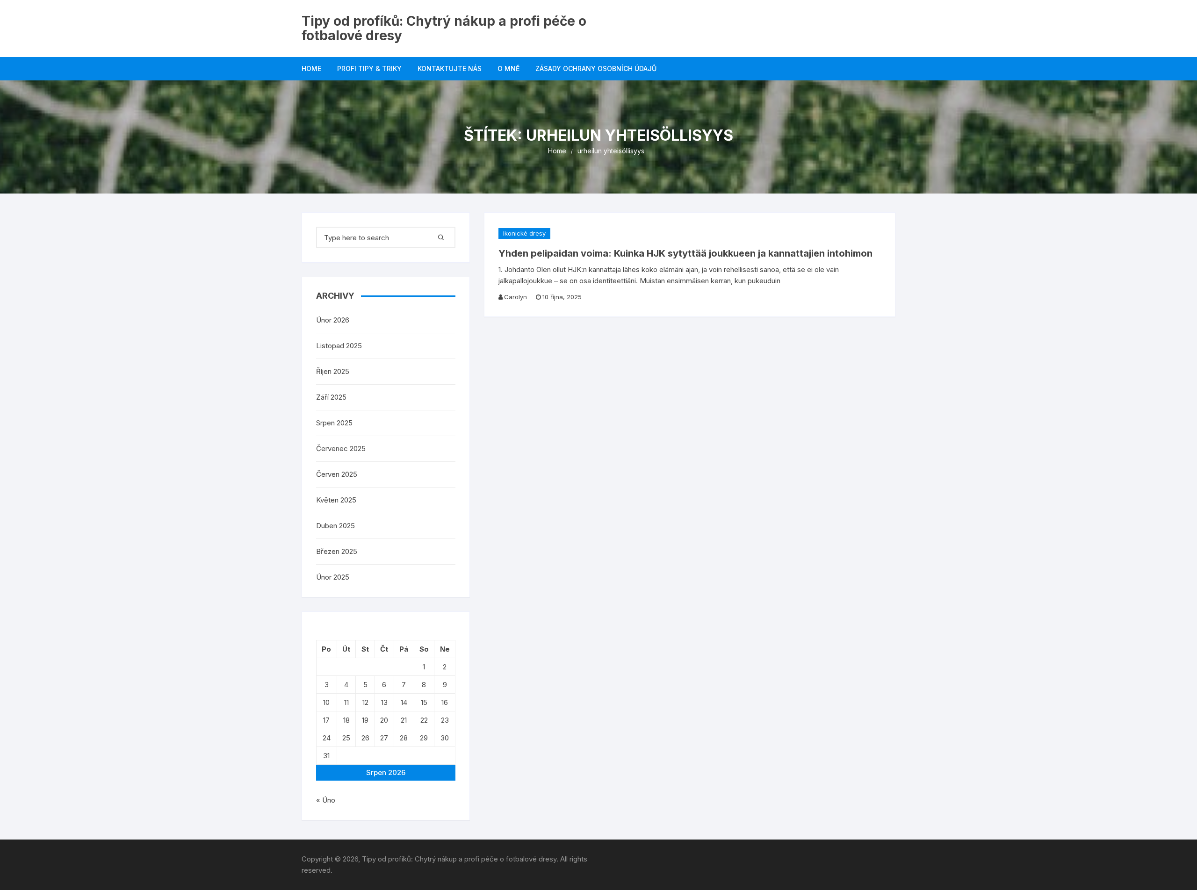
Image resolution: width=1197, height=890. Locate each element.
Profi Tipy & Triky (369, 68)
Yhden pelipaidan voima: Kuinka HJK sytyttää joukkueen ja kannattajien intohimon (685, 253)
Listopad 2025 (339, 345)
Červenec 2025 (341, 448)
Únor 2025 (332, 577)
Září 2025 (331, 397)
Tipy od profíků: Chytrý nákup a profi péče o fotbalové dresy (444, 28)
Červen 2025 (336, 474)
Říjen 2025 (332, 371)
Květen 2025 (336, 499)
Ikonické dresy (524, 233)
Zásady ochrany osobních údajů (595, 68)
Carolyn (515, 297)
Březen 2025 (336, 551)
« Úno (325, 800)
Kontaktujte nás (450, 68)
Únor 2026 (332, 320)
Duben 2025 (335, 525)
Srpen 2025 (334, 422)
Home (311, 68)
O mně (508, 68)
